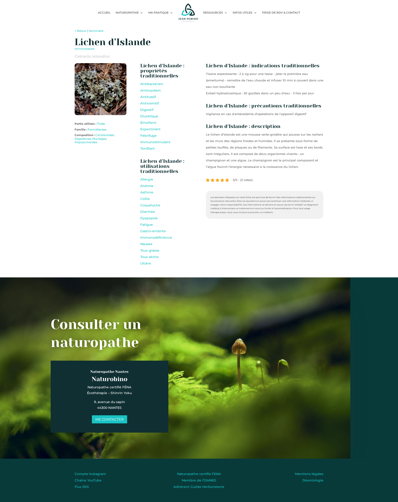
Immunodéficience (156, 237)
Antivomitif (149, 103)
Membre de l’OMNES (199, 480)
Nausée (146, 244)
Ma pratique (158, 12)
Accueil (104, 12)
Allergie (146, 179)
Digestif (146, 110)
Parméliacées (97, 129)
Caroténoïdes (104, 135)
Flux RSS (82, 487)
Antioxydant (150, 90)
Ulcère (145, 263)
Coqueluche (150, 205)
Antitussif (148, 97)
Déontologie (312, 480)
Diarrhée (147, 212)
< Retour (81, 31)
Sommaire (96, 31)
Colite (145, 199)
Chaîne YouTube (88, 480)
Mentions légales (309, 474)
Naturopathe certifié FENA (199, 474)
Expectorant (150, 129)
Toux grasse (149, 250)
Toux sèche (149, 257)
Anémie (146, 186)
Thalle (101, 123)
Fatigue (146, 225)
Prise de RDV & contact (281, 12)
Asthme (146, 192)
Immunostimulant (155, 142)
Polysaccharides (86, 142)
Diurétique (149, 116)
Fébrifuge (148, 136)
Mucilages (99, 138)
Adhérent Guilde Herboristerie (198, 487)
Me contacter (109, 419)
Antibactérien (151, 84)
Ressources (213, 12)
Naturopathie (127, 12)
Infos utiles (242, 12)
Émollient (148, 123)
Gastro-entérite (153, 231)
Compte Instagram (90, 474)
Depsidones (83, 138)
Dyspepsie (149, 218)
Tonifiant (147, 148)
